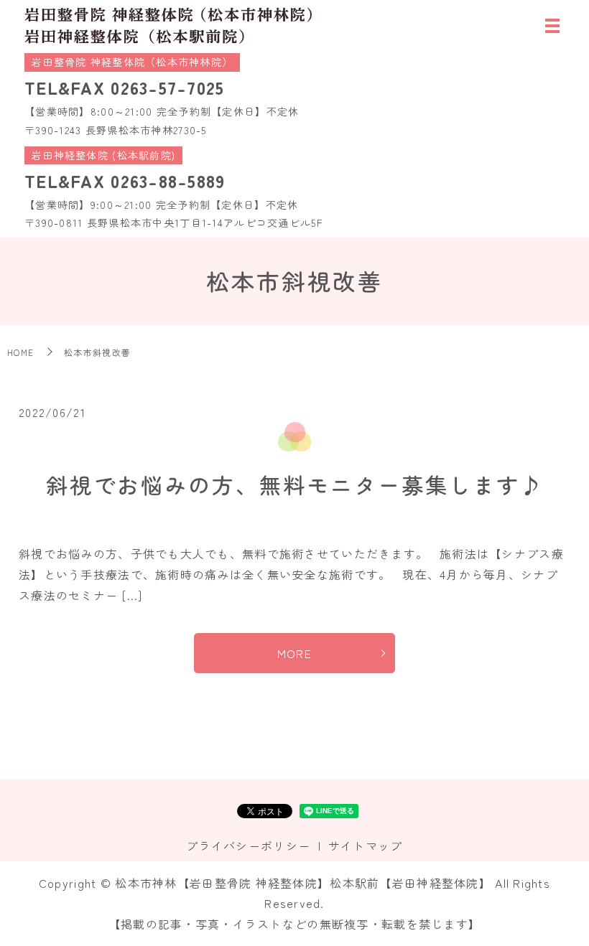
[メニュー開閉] (552, 26)
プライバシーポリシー (248, 845)
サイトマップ (365, 845)
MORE (294, 653)
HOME (20, 352)
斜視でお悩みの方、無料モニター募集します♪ (295, 484)
